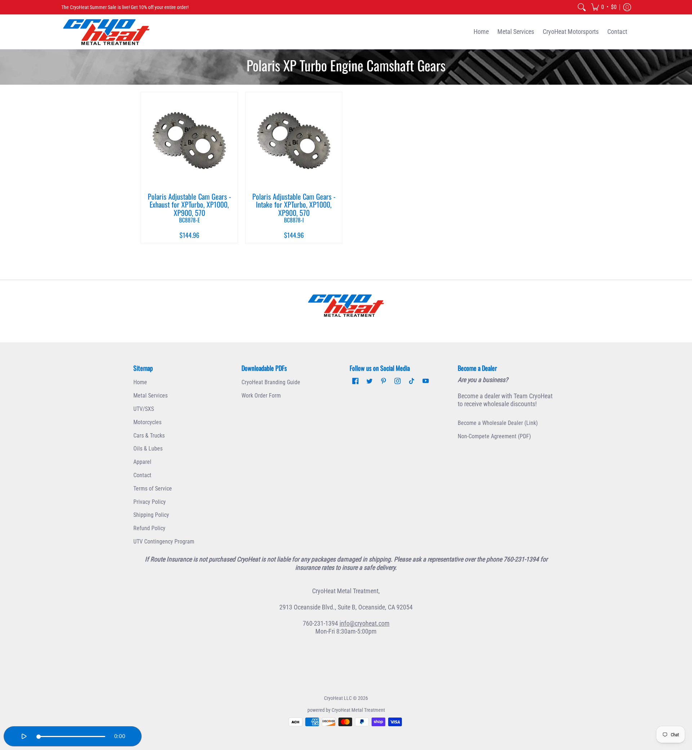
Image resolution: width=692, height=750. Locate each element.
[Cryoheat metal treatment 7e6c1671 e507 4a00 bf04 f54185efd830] (346, 306)
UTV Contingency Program (163, 541)
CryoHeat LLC (338, 698)
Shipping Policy (151, 514)
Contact (142, 475)
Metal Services (150, 395)
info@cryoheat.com (365, 623)
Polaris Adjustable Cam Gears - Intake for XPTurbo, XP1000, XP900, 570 (294, 207)
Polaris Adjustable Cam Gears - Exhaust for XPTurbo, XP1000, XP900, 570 (189, 207)
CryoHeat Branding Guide (270, 382)
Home (140, 382)
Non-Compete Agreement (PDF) (494, 436)
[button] (604, 7)
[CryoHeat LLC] (106, 32)
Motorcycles (147, 422)
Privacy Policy (149, 501)
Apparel (142, 461)
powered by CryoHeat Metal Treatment (346, 710)
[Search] (582, 7)
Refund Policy (149, 528)
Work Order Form (261, 395)
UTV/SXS (143, 408)
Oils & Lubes (148, 448)
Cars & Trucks (149, 435)
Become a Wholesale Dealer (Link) (498, 423)
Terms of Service (152, 488)
